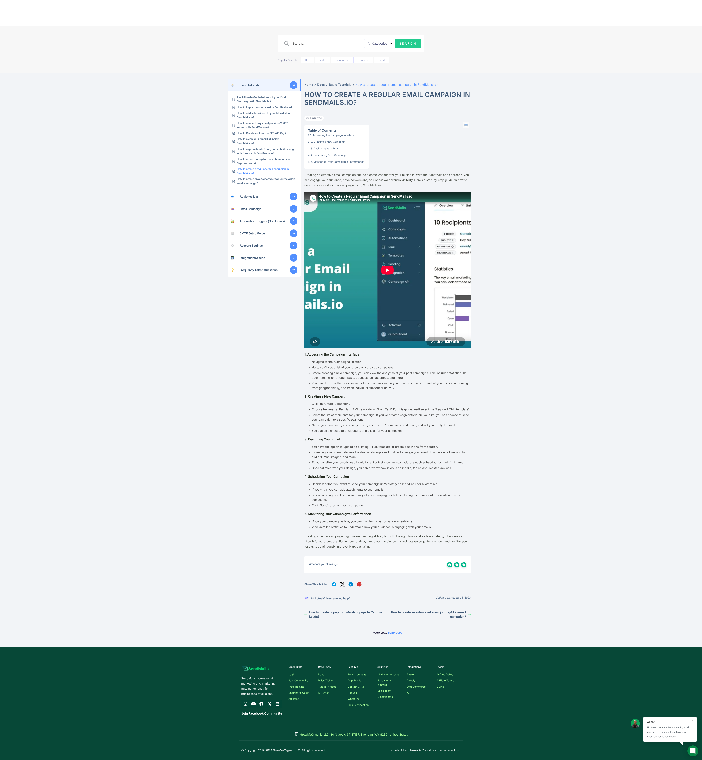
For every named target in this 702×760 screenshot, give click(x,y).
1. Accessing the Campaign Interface (332, 135)
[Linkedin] (277, 704)
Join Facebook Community (261, 713)
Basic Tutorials (340, 84)
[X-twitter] (269, 704)
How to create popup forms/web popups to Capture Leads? (345, 614)
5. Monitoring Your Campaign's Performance (337, 162)
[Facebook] (261, 704)
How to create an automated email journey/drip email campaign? (428, 614)
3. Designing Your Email (325, 148)
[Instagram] (245, 704)
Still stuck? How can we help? (330, 598)
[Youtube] (253, 704)
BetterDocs (395, 632)
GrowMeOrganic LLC (286, 750)
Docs (321, 84)
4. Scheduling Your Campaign (328, 155)
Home (308, 84)
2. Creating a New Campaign (328, 141)
